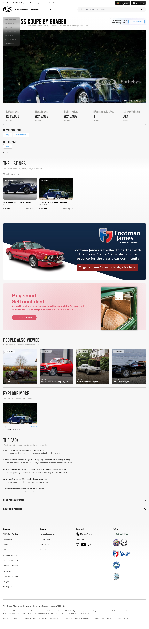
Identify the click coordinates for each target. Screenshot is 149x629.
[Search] (80, 9)
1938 (7, 146)
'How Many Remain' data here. (27, 492)
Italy (7, 135)
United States (21, 135)
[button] (36, 9)
